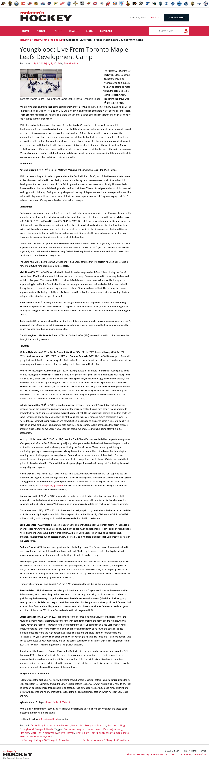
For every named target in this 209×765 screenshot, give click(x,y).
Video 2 (57, 702)
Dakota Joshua (111, 729)
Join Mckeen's (177, 17)
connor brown (94, 729)
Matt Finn (35, 733)
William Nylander (44, 736)
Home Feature (62, 725)
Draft (73, 31)
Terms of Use (200, 754)
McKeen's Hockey (46, 16)
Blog (89, 31)
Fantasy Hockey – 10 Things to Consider (46, 740)
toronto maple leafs (117, 733)
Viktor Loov (26, 736)
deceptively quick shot (52, 486)
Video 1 (48, 702)
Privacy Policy (186, 754)
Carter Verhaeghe (74, 729)
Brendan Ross (71, 63)
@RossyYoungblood (48, 719)
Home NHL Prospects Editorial (88, 725)
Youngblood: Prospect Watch (36, 729)
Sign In (155, 17)
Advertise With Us (159, 754)
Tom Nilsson (97, 733)
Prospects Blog (116, 725)
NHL (57, 31)
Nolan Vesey (50, 733)
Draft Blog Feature (52, 39)
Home (25, 31)
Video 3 (66, 702)
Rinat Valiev (82, 733)
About (41, 31)
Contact (106, 31)
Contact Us (174, 754)
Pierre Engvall (66, 733)
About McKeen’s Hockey (138, 754)
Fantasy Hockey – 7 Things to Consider (105, 740)
